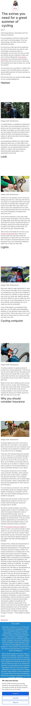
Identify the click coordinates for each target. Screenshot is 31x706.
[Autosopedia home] (15, 3)
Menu (15, 8)
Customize (15, 698)
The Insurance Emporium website (14, 527)
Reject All (15, 702)
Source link (4, 620)
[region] (15, 692)
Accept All (15, 693)
